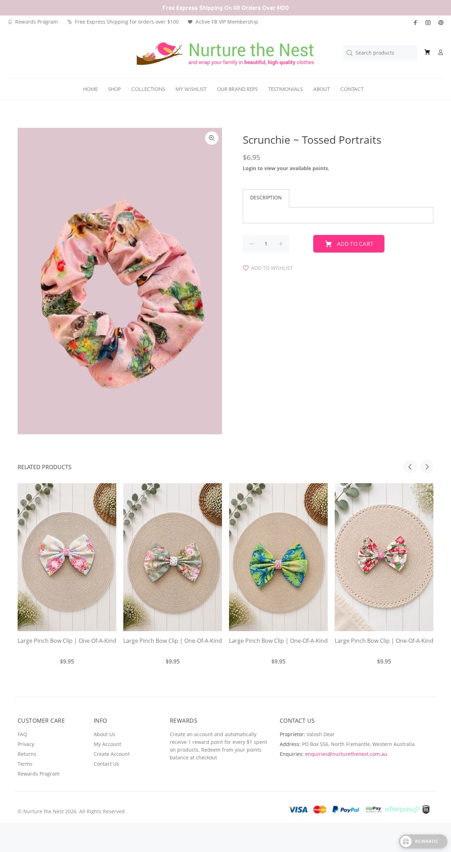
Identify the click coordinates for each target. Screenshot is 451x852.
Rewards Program (36, 21)
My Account (107, 744)
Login (249, 168)
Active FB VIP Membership (227, 21)
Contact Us (106, 763)
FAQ (22, 734)
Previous (410, 466)
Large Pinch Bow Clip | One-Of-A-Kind (67, 641)
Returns (27, 754)
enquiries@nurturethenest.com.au (346, 754)
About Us (104, 734)
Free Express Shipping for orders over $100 (127, 21)
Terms (25, 763)
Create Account (112, 754)
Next (426, 466)
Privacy (26, 744)
